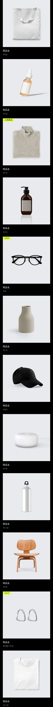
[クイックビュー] (26, 23)
